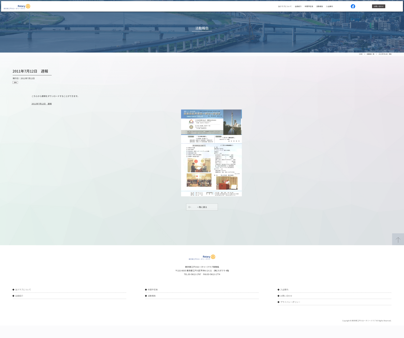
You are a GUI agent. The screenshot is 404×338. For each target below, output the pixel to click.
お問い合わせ (379, 6)
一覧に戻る (202, 207)
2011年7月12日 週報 (42, 103)
